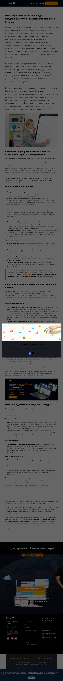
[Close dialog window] (59, 326)
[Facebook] (30, 353)
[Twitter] (33, 353)
